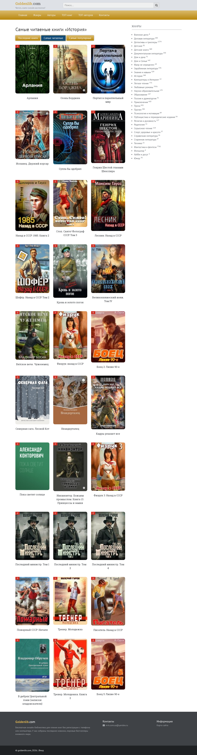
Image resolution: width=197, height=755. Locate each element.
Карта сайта (162, 725)
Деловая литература (144, 38)
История (138, 76)
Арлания (32, 98)
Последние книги (28, 38)
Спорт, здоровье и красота (147, 132)
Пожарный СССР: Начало (32, 629)
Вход (41, 750)
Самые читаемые (53, 38)
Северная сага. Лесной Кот (32, 428)
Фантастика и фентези (145, 147)
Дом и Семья (140, 61)
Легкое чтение (141, 83)
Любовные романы (143, 87)
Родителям (139, 124)
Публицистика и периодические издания (154, 117)
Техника (138, 143)
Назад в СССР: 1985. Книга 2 (32, 235)
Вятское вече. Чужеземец (32, 364)
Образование (140, 94)
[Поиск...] (156, 5)
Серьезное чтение (143, 128)
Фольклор (139, 150)
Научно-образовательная (146, 90)
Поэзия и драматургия (145, 98)
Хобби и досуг (141, 154)
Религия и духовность (145, 120)
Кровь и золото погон (70, 302)
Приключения (141, 102)
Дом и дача (139, 57)
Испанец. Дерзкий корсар (32, 163)
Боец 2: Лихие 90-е (108, 366)
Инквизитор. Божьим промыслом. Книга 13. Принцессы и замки (70, 499)
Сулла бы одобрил (70, 168)
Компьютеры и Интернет (146, 79)
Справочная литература (146, 135)
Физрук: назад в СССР (70, 363)
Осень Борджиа (70, 98)
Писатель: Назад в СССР (108, 630)
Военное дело (141, 34)
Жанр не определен (144, 64)
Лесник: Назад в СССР (108, 235)
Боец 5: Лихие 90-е (108, 694)
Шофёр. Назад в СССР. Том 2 (32, 297)
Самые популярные (80, 38)
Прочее (138, 109)
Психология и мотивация (146, 113)
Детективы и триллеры (145, 42)
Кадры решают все (108, 433)
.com (28, 3)
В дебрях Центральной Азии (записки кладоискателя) (32, 700)
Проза (137, 105)
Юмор (137, 158)
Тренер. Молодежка (70, 629)
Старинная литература (145, 139)
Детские (138, 45)
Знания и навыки (142, 72)
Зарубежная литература (146, 68)
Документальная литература (148, 53)
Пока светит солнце (32, 494)
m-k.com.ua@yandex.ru (117, 725)
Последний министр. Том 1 (32, 564)
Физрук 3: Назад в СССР (108, 495)
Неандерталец (70, 428)
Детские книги (141, 49)
